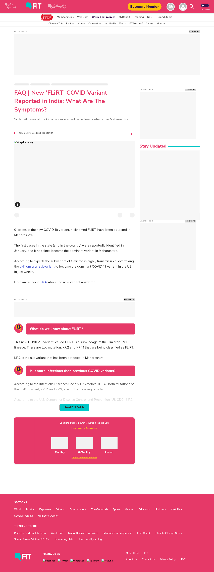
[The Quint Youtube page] (107, 560)
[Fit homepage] (36, 6)
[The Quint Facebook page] (49, 560)
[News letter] (171, 7)
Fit (133, 134)
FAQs (43, 282)
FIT (16, 133)
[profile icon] (183, 7)
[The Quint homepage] (10, 6)
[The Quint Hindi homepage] (57, 9)
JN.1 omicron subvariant (37, 267)
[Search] (192, 6)
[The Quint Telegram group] (93, 560)
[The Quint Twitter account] (63, 560)
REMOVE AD (194, 31)
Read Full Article (74, 407)
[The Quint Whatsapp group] (77, 560)
